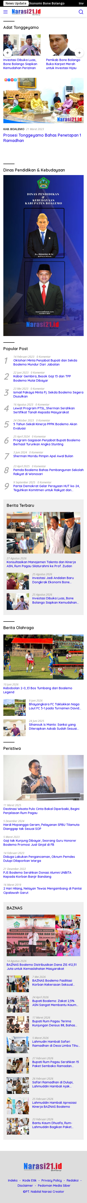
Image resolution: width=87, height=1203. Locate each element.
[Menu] (6, 12)
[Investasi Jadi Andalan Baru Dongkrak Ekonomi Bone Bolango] (18, 581)
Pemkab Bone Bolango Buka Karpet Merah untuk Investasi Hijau (63, 64)
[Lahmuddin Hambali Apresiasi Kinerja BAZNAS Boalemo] (18, 1105)
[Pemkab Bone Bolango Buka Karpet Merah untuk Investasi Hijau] (65, 45)
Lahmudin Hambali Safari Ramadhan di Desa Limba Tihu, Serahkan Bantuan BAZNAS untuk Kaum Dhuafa (55, 1044)
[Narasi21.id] (26, 12)
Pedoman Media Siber (54, 1186)
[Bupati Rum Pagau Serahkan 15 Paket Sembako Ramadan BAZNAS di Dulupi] (18, 1065)
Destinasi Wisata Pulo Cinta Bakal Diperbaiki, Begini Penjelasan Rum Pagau (41, 811)
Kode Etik (30, 1180)
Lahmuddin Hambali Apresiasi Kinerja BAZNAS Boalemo (54, 1105)
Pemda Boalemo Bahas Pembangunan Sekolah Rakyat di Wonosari (48, 472)
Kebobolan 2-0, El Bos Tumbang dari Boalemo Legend (37, 690)
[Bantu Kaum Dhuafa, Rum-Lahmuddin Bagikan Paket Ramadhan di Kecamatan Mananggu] (18, 1126)
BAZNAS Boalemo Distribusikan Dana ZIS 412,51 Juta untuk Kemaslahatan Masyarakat (42, 967)
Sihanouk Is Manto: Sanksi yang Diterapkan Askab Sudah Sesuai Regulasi (53, 727)
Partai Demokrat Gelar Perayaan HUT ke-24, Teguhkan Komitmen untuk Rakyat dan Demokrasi (46, 488)
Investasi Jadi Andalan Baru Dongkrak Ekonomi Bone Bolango (53, 580)
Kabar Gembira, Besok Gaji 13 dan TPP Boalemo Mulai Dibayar (42, 378)
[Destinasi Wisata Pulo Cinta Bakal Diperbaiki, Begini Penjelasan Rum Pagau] (43, 777)
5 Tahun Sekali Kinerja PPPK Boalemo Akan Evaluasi (45, 426)
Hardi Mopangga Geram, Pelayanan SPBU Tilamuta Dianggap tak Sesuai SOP (41, 827)
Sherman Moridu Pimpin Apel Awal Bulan (43, 456)
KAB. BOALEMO (13, 129)
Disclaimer (25, 1186)
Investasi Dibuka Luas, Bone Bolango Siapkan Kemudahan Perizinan (20, 64)
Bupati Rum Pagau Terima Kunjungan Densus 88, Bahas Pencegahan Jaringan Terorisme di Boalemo (53, 1023)
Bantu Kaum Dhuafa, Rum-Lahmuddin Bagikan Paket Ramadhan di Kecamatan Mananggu (52, 1125)
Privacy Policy (51, 1180)
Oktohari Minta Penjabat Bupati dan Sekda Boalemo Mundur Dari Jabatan (45, 362)
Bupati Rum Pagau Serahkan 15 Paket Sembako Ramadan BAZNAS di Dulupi (55, 1064)
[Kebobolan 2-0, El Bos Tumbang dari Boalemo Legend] (43, 657)
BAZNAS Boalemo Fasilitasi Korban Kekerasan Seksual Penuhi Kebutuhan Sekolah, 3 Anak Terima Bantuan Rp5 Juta (55, 983)
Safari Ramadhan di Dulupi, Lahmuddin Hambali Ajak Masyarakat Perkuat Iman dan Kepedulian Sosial (55, 1084)
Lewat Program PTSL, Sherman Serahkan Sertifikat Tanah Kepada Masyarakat (44, 410)
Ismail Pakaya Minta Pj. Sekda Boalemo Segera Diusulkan (48, 394)
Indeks (13, 1180)
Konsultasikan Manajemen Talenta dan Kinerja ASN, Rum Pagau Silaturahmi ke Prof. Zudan (41, 564)
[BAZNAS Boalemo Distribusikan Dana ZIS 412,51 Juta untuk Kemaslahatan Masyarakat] (43, 935)
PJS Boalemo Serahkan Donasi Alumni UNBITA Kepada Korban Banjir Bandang (37, 875)
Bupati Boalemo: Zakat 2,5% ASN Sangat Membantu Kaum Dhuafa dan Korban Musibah (54, 1003)
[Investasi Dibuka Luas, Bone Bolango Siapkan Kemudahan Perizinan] (22, 45)
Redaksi (73, 1180)
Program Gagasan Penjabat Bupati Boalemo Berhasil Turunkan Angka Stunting (46, 442)
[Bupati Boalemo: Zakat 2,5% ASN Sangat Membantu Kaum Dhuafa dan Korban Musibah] (18, 1004)
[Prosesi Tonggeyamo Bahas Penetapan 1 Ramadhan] (43, 100)
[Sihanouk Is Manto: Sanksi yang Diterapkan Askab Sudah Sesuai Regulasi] (14, 727)
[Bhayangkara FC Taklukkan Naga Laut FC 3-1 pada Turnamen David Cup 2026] (14, 707)
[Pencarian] (81, 12)
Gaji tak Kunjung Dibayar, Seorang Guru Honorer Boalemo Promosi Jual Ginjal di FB (39, 843)
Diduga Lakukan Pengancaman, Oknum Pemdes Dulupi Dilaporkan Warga (39, 859)
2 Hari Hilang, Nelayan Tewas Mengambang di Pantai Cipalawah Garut (42, 890)
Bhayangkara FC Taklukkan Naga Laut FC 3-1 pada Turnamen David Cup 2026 (54, 706)
